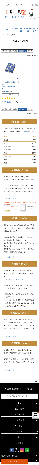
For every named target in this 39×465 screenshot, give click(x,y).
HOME (8, 30)
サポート (19, 437)
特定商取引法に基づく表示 (10, 456)
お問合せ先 (19, 420)
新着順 (30, 51)
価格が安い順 (13, 51)
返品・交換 (19, 414)
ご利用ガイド (9, 5)
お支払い (19, 403)
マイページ (19, 431)
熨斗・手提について (23, 5)
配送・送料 (19, 409)
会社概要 (19, 443)
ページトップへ (36, 381)
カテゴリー (19, 426)
